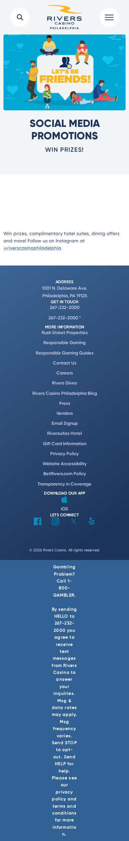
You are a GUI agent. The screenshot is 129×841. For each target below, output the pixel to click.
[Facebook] (37, 523)
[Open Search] (19, 17)
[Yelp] (91, 523)
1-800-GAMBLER (63, 588)
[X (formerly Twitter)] (74, 523)
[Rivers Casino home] (65, 17)
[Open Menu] (109, 17)
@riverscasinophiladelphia (32, 248)
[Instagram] (55, 523)
